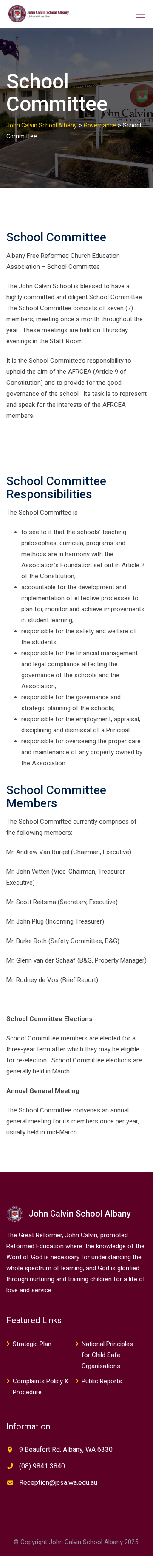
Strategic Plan (32, 1344)
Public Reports (102, 1381)
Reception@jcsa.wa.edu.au (58, 1483)
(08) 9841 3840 (42, 1466)
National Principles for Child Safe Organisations (107, 1355)
